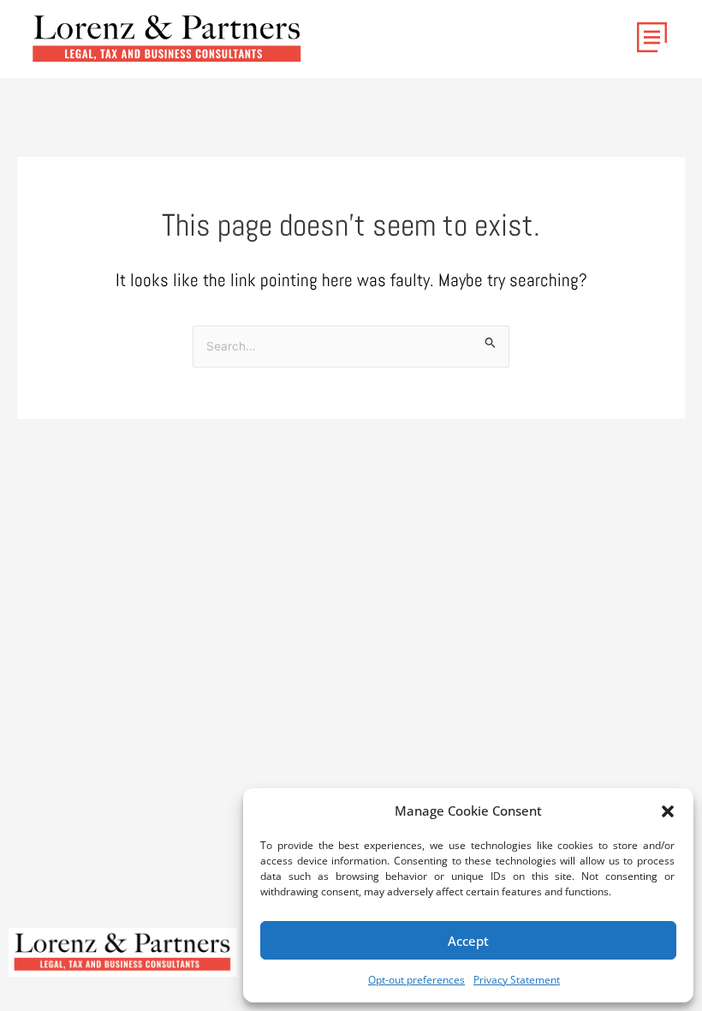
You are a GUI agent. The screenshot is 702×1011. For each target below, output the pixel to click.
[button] (667, 811)
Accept (468, 940)
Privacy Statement (516, 979)
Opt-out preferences (416, 979)
